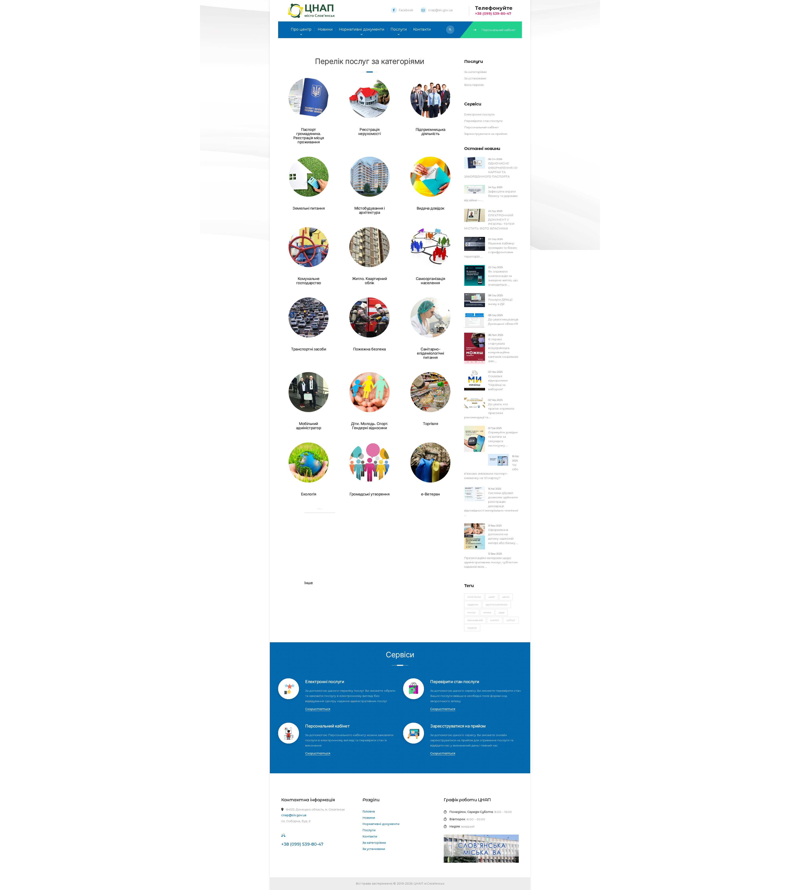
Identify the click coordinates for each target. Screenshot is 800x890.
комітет (494, 620)
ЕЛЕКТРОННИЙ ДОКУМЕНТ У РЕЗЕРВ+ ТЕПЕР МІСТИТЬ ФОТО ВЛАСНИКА (489, 219)
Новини (368, 818)
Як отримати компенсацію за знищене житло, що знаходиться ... (503, 276)
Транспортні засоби (308, 349)
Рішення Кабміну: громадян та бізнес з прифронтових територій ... (490, 248)
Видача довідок (430, 208)
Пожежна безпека (369, 349)
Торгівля (430, 423)
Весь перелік (474, 85)
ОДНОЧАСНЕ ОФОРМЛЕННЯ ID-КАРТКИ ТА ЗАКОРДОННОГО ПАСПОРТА (491, 168)
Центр (506, 596)
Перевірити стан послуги (483, 121)
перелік (472, 627)
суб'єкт (510, 620)
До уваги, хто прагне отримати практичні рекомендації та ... (489, 408)
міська (487, 612)
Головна (368, 811)
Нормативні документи (380, 824)
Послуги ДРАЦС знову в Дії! (500, 300)
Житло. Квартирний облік (369, 280)
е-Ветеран (430, 494)
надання (473, 604)
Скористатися (317, 709)
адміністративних (497, 604)
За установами (475, 78)
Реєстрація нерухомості (369, 131)
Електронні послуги (479, 114)
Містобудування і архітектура (369, 210)
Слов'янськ (474, 596)
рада (501, 612)
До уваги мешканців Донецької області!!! (503, 320)
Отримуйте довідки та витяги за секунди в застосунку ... (503, 436)
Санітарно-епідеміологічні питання (430, 353)
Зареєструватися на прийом (485, 134)
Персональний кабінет (498, 30)
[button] (450, 29)
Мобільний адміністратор (308, 425)
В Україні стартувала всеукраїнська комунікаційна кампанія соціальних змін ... (503, 348)
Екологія (308, 494)
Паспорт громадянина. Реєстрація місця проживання (308, 135)
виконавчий (475, 620)
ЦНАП (492, 596)
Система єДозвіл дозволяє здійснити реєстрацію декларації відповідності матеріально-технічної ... (491, 502)
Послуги (368, 830)
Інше (308, 583)
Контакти (369, 836)
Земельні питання (308, 208)
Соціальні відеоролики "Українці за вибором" (498, 380)
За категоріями (475, 72)
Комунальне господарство (308, 280)
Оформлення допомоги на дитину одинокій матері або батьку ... (503, 534)
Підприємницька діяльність (430, 131)
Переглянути (286, 98)
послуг (472, 612)
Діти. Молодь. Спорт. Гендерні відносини (369, 425)
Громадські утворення (369, 494)
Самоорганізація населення (430, 280)
